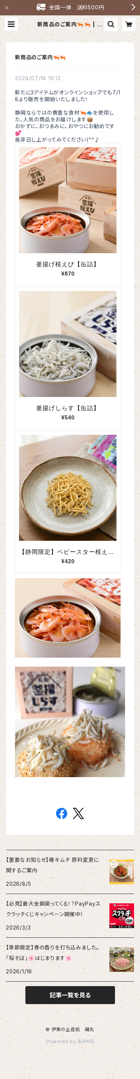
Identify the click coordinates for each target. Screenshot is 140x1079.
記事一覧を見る (70, 995)
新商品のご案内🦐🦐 (40, 57)
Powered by (62, 1041)
